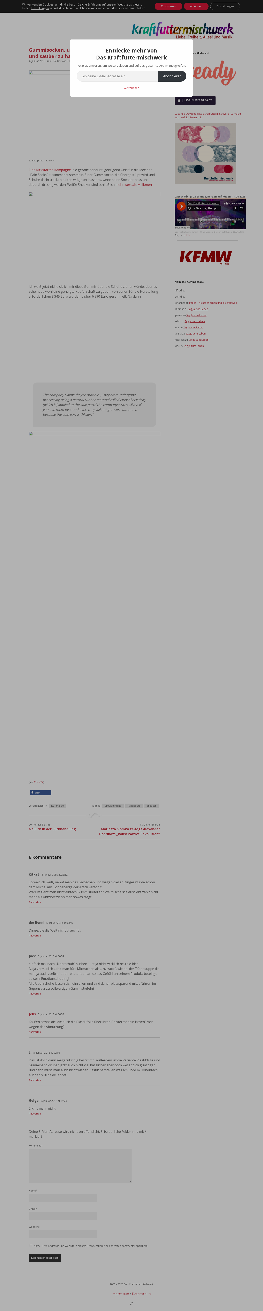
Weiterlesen (131, 88)
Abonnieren (172, 76)
